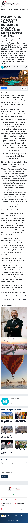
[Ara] (23, 4)
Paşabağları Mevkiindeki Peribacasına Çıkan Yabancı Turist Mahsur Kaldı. (7, 451)
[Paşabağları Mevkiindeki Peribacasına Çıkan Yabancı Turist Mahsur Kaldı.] (7, 444)
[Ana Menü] (25, 4)
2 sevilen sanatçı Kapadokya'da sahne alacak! (7, 421)
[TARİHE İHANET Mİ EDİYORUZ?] (21, 429)
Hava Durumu (6, 499)
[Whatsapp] (14, 494)
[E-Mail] (11, 403)
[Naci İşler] (5, 401)
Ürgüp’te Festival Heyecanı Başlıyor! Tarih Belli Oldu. (20, 450)
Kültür (10, 14)
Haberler (3, 14)
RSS (4, 515)
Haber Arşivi (20, 509)
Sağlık (16, 9)
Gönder (4, 476)
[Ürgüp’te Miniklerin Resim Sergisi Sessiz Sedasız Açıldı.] (21, 415)
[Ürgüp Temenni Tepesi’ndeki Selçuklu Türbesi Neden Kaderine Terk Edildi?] (7, 429)
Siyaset (22, 9)
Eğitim (3, 9)
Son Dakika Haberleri (8, 509)
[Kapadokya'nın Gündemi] (10, 3)
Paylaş (4, 88)
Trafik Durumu (19, 499)
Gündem (9, 9)
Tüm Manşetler (20, 503)
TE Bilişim (18, 520)
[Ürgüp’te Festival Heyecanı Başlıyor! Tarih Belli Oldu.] (21, 444)
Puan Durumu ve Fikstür (6, 504)
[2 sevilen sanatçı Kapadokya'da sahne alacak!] (7, 415)
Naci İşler (13, 400)
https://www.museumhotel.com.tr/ (13, 296)
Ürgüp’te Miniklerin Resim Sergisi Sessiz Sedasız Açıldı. (20, 421)
